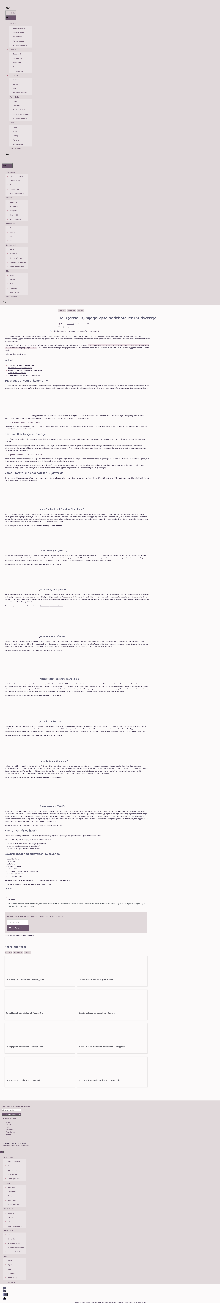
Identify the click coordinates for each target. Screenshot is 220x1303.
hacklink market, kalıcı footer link (137, 1302)
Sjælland (16, 80)
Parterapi (16, 140)
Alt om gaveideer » (20, 45)
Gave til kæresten (19, 28)
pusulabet (77, 1302)
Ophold (13, 50)
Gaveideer (14, 24)
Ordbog (8, 1134)
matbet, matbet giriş (91, 1302)
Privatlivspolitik (23, 1143)
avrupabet (82, 1302)
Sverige (81, 310)
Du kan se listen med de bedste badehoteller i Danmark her (29, 884)
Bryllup (15, 131)
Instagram (30, 936)
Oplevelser (14, 75)
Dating (15, 136)
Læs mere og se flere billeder (50, 526)
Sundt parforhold (19, 110)
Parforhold (14, 97)
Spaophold (17, 67)
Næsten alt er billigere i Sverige (20, 368)
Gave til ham (17, 37)
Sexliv (15, 101)
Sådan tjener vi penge (65, 327)
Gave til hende (18, 32)
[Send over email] (4, 1299)
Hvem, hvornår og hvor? (17, 373)
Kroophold (17, 62)
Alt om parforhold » (20, 118)
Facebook (20, 936)
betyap (99, 1302)
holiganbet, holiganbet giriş (109, 1302)
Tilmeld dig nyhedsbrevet (18, 928)
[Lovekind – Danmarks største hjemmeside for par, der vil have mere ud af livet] (4, 162)
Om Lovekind (16, 149)
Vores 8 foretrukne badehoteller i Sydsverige (25, 370)
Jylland (15, 84)
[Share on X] (4, 1291)
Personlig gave (18, 41)
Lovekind (70, 324)
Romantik (16, 105)
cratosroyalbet (120, 1302)
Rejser (15, 127)
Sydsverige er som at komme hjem (21, 365)
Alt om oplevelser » (20, 93)
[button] (8, 8)
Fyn (14, 88)
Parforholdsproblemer (21, 114)
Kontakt (14, 1143)
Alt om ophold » (18, 71)
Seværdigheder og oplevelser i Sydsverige (24, 375)
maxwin (126, 1302)
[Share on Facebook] (4, 1288)
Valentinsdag (18, 144)
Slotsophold (17, 58)
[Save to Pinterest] (5, 1294)
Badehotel (17, 54)
